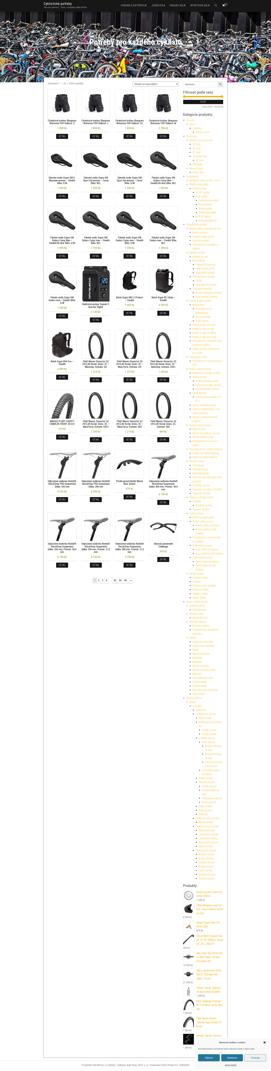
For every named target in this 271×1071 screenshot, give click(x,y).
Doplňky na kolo (206, 862)
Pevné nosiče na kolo (203, 437)
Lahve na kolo (199, 393)
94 (125, 580)
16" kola (196, 144)
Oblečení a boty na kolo (207, 826)
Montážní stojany (197, 621)
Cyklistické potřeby (58, 4)
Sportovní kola (200, 5)
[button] (264, 1042)
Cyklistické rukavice (208, 842)
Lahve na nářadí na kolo (204, 405)
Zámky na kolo (196, 573)
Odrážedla (197, 164)
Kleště (195, 649)
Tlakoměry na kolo (201, 493)
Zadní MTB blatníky (205, 272)
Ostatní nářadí (199, 682)
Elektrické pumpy (201, 473)
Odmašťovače (199, 609)
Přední (199, 280)
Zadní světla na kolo (202, 557)
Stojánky (196, 501)
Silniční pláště (205, 208)
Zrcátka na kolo (206, 878)
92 (115, 580)
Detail (62, 136)
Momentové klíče (200, 653)
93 (120, 580)
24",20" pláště (202, 192)
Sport (192, 124)
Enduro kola (178, 5)
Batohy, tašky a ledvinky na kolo (205, 228)
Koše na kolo (198, 429)
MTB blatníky (198, 260)
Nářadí (192, 637)
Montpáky (197, 657)
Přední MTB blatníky (205, 264)
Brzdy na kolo (208, 742)
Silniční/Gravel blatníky (203, 276)
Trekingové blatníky (202, 288)
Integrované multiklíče (203, 645)
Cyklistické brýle (207, 830)
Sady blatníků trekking (207, 296)
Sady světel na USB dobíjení (209, 553)
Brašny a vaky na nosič (203, 324)
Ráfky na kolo (205, 806)
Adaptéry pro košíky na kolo (206, 373)
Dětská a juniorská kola (201, 140)
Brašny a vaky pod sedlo (204, 336)
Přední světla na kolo (202, 521)
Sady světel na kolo (202, 545)
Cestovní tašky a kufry (203, 236)
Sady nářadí (198, 693)
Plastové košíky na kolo (207, 389)
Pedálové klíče (199, 685)
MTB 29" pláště (203, 216)
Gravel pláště (205, 204)
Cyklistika (197, 128)
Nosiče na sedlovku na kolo (206, 433)
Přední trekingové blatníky (208, 292)
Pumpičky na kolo (201, 485)
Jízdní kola (158, 5)
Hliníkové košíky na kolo (207, 381)
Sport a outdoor (194, 697)
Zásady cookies (230, 1065)
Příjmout (209, 1057)
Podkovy (196, 581)
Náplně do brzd (199, 617)
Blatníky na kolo (197, 252)
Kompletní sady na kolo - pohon (205, 180)
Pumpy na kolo (196, 461)
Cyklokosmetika (197, 605)
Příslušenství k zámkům (204, 585)
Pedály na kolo (209, 730)
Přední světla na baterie (207, 525)
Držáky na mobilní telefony (205, 453)
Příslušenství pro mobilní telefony (206, 449)
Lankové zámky (200, 577)
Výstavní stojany (200, 509)
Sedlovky (203, 814)
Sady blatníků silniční (206, 284)
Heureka (190, 120)
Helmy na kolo (206, 846)
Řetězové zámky (200, 589)
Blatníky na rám (200, 256)
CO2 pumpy (198, 465)
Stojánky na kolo (204, 505)
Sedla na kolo (205, 810)
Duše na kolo (205, 718)
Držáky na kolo (206, 866)
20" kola (196, 148)
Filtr (203, 101)
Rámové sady (196, 168)
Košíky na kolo (199, 376)
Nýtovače (197, 673)
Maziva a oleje (196, 613)
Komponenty (192, 176)
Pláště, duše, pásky (198, 184)
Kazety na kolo (209, 786)
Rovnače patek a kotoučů (205, 689)
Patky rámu (198, 172)
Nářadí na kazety (200, 665)
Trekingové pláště (207, 212)
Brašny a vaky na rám (203, 328)
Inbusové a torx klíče (202, 641)
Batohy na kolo (199, 232)
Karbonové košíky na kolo (208, 385)
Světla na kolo (196, 513)
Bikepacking (198, 304)
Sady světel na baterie (207, 549)
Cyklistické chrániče (209, 834)
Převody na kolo (207, 782)
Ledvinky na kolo (200, 240)
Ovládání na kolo (207, 738)
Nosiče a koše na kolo (200, 425)
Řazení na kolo (209, 802)
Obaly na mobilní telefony (205, 457)
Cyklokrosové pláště (209, 200)
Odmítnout (232, 1057)
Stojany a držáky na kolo (201, 497)
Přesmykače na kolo (212, 798)
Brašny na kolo (206, 858)
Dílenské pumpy (200, 469)
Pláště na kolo (203, 132)
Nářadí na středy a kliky (204, 669)
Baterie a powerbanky (203, 517)
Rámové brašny (203, 316)
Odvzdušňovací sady (202, 677)
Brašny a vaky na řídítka (204, 332)
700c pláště (201, 196)
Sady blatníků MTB (205, 268)
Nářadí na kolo (206, 822)
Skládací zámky (200, 593)
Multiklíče (197, 661)
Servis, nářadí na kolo (197, 601)
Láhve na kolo (206, 870)
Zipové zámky (199, 597)
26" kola (200, 160)
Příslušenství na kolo (196, 224)
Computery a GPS (198, 357)
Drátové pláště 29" (208, 220)
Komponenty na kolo (206, 713)
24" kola (196, 152)
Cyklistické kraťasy (208, 838)
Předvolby (255, 1057)
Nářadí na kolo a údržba (207, 818)
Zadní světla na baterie (207, 561)
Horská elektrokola (134, 5)
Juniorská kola (199, 156)
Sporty (192, 702)
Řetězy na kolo (209, 734)
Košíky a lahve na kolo (200, 368)
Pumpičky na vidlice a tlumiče (207, 489)
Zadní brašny (202, 320)
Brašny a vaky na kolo (200, 300)
